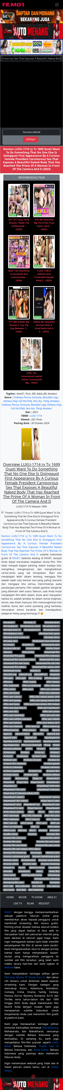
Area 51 (40, 977)
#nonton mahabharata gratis (46, 856)
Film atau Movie (13, 977)
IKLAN (30, 903)
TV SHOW (37, 897)
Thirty (46, 401)
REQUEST (44, 903)
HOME (10, 897)
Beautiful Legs (50, 397)
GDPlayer (30, 139)
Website (9, 967)
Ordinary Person (22, 397)
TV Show (30, 977)
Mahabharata (50, 1027)
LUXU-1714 (36, 415)
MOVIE (23, 897)
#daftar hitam (52, 648)
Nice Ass (37, 401)
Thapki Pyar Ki (49, 1046)
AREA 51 (52, 897)
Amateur (54, 401)
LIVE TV (18, 903)
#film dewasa (53, 682)
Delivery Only (10, 401)
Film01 (16, 558)
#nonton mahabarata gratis (16, 856)
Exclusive (37, 397)
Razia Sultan (41, 1049)
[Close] (33, 20)
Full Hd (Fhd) (25, 401)
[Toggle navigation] (57, 5)
